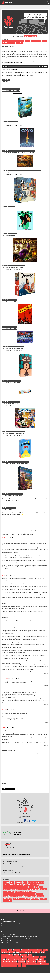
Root (14, 42)
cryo (23, 40)
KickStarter (33, 891)
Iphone (12, 891)
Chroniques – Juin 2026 (14, 872)
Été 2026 (5, 845)
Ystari (5, 900)
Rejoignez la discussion (30, 36)
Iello (45, 889)
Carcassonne (27, 884)
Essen (40, 887)
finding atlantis (27, 40)
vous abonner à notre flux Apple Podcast (31, 72)
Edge (36, 887)
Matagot (6, 896)
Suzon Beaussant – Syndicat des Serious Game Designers (16, 854)
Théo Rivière (43, 898)
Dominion (31, 887)
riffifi (3, 42)
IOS (4, 891)
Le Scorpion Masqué (8, 894)
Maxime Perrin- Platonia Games (10, 847)
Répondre (45, 571)
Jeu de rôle (17, 891)
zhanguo (21, 42)
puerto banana (44, 40)
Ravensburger (33, 896)
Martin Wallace (39, 894)
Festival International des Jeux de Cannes (18, 889)
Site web (4, 783)
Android (12, 882)
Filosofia (31, 889)
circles (14, 40)
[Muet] (42, 66)
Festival (5, 889)
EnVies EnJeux (6, 852)
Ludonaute (32, 894)
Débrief (11, 870)
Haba (41, 889)
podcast (26, 896)
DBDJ (14, 887)
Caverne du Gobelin (17, 93)
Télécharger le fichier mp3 (12, 69)
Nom (3, 772)
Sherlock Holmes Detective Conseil (21, 898)
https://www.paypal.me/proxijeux (14, 62)
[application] (25, 66)
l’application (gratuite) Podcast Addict (24, 75)
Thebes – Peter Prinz (15, 864)
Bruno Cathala (20, 884)
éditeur (9, 900)
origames (11, 896)
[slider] (45, 66)
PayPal (5, 62)
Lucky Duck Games (24, 894)
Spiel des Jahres (35, 898)
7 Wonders (6, 882)
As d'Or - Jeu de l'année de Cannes (36, 882)
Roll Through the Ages (8, 42)
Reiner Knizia (40, 896)
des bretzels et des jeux (22, 887)
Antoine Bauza (18, 882)
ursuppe (17, 42)
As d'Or (25, 882)
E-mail (4, 778)
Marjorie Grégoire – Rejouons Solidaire (38, 530)
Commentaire (6, 756)
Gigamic (37, 889)
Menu (47, 3)
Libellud (16, 894)
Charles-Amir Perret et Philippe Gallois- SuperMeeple (15, 850)
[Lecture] (3, 66)
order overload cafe (38, 40)
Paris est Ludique (19, 896)
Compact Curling (18, 40)
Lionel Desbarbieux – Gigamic (10, 530)
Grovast (5, 870)
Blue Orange (12, 884)
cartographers (9, 40)
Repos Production (8, 898)
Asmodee (6, 884)
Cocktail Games (35, 884)
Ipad (8, 891)
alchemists (4, 40)
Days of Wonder (7, 887)
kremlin (32, 40)
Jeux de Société (25, 891)
